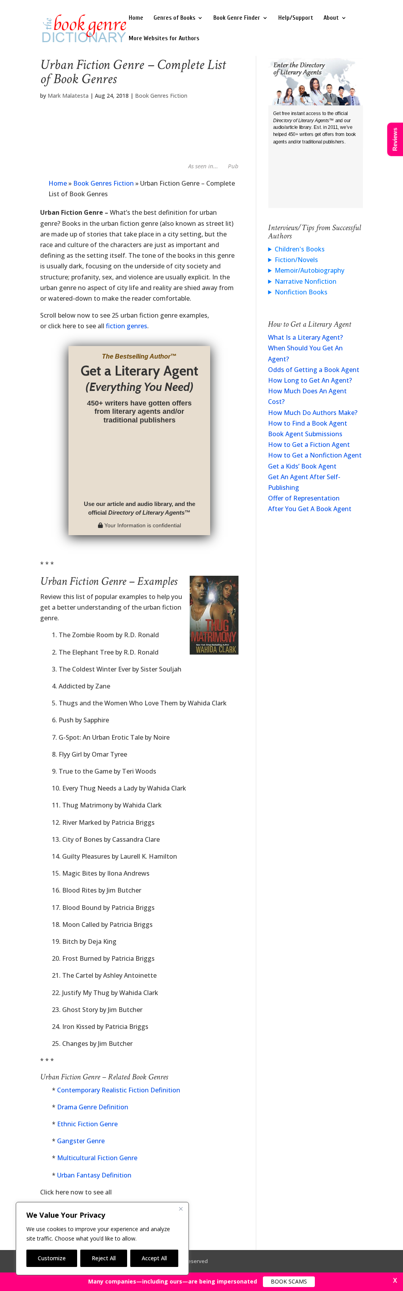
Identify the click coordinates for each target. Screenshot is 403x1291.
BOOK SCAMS (289, 1281)
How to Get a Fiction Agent (309, 444)
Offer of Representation (304, 498)
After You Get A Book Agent (309, 508)
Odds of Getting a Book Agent (313, 369)
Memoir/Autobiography (309, 270)
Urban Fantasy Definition (94, 1175)
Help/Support (295, 18)
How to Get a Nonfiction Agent (315, 455)
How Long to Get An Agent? (310, 380)
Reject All (104, 1258)
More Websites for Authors (164, 38)
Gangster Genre (81, 1141)
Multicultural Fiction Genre (97, 1157)
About (331, 18)
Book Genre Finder (236, 18)
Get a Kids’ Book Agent (302, 466)
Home (136, 18)
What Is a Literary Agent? (305, 337)
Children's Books (300, 249)
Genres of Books (174, 18)
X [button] (395, 1280)
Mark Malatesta (68, 95)
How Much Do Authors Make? (312, 412)
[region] (102, 1238)
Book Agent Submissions (305, 434)
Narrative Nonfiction (305, 281)
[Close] (180, 1208)
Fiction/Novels (296, 259)
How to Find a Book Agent (307, 423)
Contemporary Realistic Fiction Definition (118, 1090)
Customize (52, 1258)
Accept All (154, 1258)
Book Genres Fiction (161, 95)
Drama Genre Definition (92, 1107)
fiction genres (126, 326)
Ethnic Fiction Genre (87, 1124)
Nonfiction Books (301, 292)
